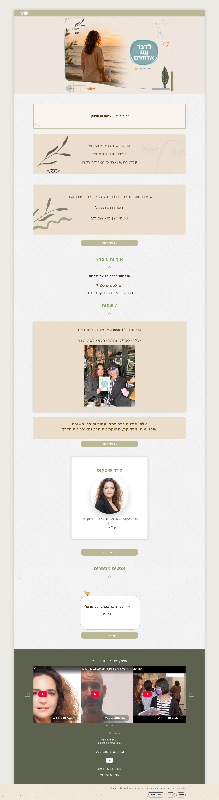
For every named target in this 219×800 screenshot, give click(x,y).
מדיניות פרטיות (109, 775)
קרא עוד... (109, 635)
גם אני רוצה (109, 242)
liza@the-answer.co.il (109, 742)
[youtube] (109, 760)
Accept (181, 795)
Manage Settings (155, 795)
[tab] (114, 725)
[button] (191, 694)
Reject (171, 795)
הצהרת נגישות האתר (110, 768)
